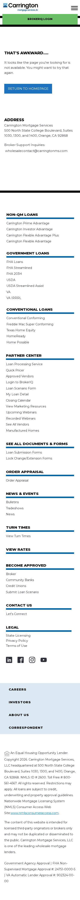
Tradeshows (14, 508)
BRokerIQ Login (40, 19)
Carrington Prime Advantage (27, 223)
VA (8, 292)
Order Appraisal (17, 480)
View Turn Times (18, 536)
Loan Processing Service (24, 364)
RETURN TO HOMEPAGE (28, 89)
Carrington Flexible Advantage (28, 241)
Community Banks (20, 580)
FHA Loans (14, 262)
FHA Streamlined (19, 268)
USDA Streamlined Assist (25, 286)
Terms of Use (16, 646)
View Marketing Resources (26, 406)
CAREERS (17, 689)
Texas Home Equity (20, 330)
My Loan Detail (17, 394)
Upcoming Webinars (21, 412)
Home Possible (17, 342)
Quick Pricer (15, 370)
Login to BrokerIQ (19, 382)
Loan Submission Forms (24, 452)
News (10, 514)
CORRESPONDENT (26, 728)
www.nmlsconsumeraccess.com (35, 813)
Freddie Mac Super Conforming (29, 324)
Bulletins (12, 502)
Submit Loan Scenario (22, 592)
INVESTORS (20, 702)
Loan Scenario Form (21, 388)
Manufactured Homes (22, 430)
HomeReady (16, 336)
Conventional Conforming (25, 318)
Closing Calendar (18, 400)
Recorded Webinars (20, 418)
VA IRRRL (13, 298)
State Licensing (18, 635)
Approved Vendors (19, 376)
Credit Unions (16, 586)
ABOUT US (19, 715)
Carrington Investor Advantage (29, 229)
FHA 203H (14, 274)
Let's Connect (16, 614)
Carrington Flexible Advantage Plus (32, 235)
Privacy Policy (17, 641)
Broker (11, 574)
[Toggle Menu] (74, 8)
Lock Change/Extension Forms (29, 458)
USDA (10, 280)
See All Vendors (17, 424)
